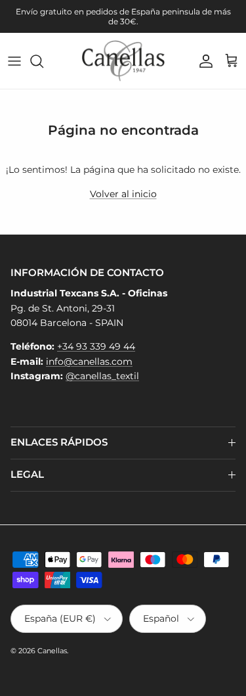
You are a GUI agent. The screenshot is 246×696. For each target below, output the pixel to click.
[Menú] (14, 61)
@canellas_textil (102, 376)
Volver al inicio (123, 194)
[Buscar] (43, 61)
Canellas (52, 650)
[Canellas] (123, 60)
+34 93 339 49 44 (96, 346)
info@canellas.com (89, 361)
